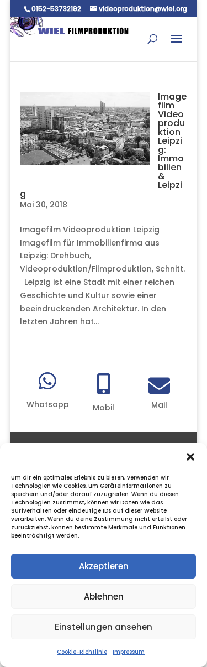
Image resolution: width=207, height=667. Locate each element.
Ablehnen (104, 596)
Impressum (129, 652)
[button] (190, 456)
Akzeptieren (104, 566)
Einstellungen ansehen (103, 627)
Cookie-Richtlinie (82, 652)
